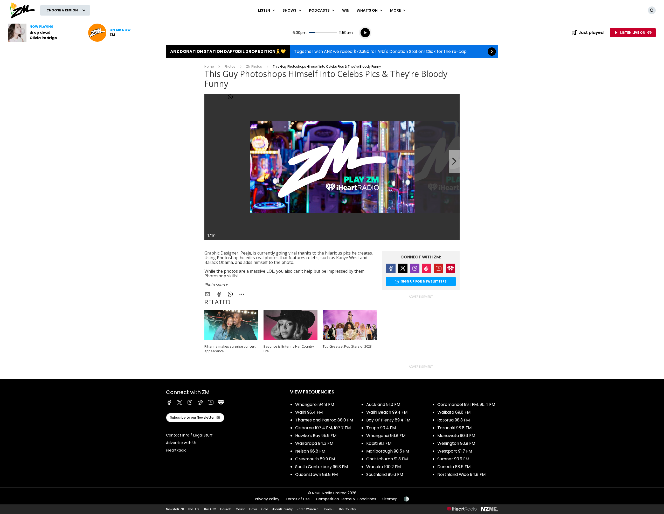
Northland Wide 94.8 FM (461, 474)
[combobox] (242, 294)
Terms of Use (298, 499)
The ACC (210, 509)
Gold (264, 509)
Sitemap (390, 499)
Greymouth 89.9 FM (315, 459)
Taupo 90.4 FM (381, 428)
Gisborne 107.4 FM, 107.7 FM (323, 428)
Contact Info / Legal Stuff (189, 435)
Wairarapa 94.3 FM (314, 443)
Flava (253, 509)
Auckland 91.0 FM (383, 404)
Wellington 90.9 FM (456, 443)
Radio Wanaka (308, 509)
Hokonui (328, 509)
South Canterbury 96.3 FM (321, 467)
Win (345, 10)
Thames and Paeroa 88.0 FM (324, 420)
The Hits (193, 509)
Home (209, 66)
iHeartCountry (282, 509)
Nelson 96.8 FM (310, 451)
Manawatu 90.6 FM (456, 436)
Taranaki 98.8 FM (454, 428)
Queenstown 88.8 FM (316, 474)
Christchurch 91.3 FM (387, 459)
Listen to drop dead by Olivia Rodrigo (41, 33)
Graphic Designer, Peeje (227, 253)
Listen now (109, 33)
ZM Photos (254, 66)
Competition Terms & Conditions (346, 499)
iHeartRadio (176, 450)
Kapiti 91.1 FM (378, 443)
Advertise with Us (181, 442)
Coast (240, 509)
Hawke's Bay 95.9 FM (315, 436)
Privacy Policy (267, 499)
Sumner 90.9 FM (453, 459)
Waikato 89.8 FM (454, 412)
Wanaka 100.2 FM (383, 467)
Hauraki (226, 509)
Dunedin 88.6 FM (454, 467)
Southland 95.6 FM (384, 474)
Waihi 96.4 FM (309, 412)
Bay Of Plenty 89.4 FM (388, 420)
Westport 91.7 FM (454, 451)
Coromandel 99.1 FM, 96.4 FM (466, 404)
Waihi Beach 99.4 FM (386, 412)
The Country (347, 509)
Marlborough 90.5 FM (387, 451)
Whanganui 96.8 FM (385, 436)
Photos (230, 66)
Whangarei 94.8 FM (314, 404)
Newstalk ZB (175, 509)
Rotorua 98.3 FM (453, 420)
